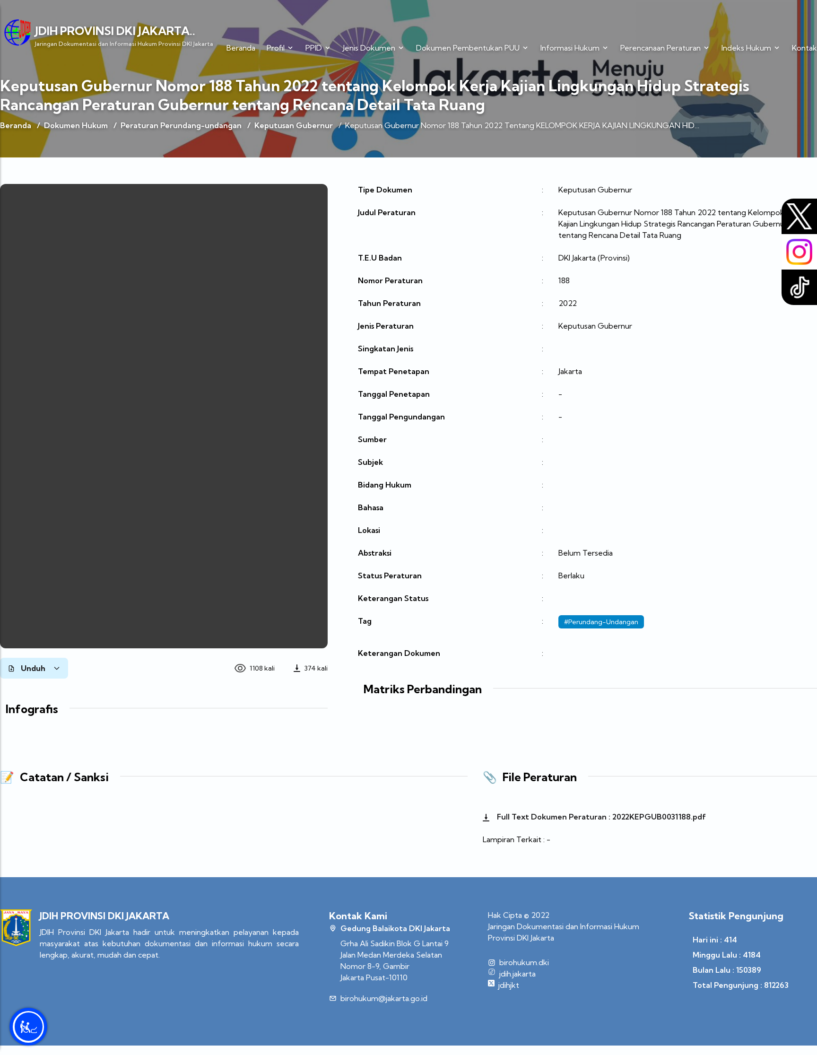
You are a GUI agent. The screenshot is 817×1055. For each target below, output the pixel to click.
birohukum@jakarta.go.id (383, 998)
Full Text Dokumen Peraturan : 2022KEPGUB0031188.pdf (600, 816)
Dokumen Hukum (76, 125)
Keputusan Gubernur (293, 125)
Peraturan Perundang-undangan (181, 125)
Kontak (804, 47)
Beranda (240, 47)
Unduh (33, 668)
